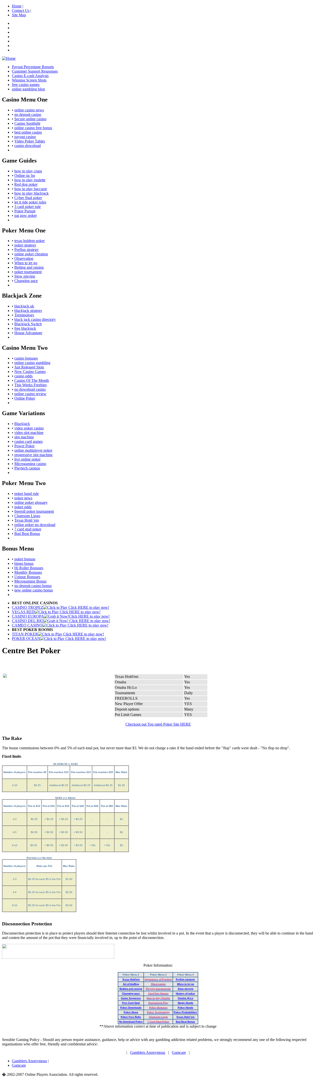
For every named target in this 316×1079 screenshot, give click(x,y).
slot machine (24, 437)
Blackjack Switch (28, 324)
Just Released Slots (29, 367)
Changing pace (26, 281)
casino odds (23, 376)
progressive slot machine (33, 455)
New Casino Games (30, 371)
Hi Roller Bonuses (28, 568)
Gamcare (179, 1052)
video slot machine (28, 432)
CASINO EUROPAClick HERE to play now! (61, 616)
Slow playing (24, 276)
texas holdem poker (29, 241)
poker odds (23, 507)
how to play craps (28, 171)
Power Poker (24, 446)
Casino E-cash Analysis (30, 76)
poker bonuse (24, 559)
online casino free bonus (33, 128)
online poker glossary (31, 502)
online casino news (29, 110)
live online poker (27, 459)
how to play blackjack (31, 193)
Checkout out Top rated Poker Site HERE (158, 724)
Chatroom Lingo (27, 516)
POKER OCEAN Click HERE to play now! (59, 638)
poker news (23, 498)
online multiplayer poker (33, 450)
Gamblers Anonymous (147, 1052)
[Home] (9, 58)
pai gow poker (25, 215)
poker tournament (28, 272)
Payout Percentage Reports (33, 67)
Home (16, 6)
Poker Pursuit (24, 211)
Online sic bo (24, 175)
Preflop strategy (26, 249)
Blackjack (22, 424)
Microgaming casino (30, 464)
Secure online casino (30, 119)
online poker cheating (31, 254)
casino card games (28, 441)
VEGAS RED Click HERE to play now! (56, 612)
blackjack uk (24, 306)
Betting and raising (29, 267)
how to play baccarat (30, 189)
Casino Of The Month (31, 380)
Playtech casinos (27, 468)
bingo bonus (24, 563)
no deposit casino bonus (33, 586)
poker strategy (25, 245)
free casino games (26, 84)
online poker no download (34, 525)
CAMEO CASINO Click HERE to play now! (60, 625)
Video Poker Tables (29, 141)
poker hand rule (26, 493)
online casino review (30, 394)
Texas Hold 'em (26, 520)
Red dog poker (26, 184)
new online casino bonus (33, 590)
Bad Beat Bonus (27, 533)
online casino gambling (32, 363)
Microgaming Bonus (30, 581)
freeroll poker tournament (34, 511)
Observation (23, 258)
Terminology (24, 315)
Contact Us (20, 10)
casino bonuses (26, 358)
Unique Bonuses (27, 577)
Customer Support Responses (35, 71)
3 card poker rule (27, 206)
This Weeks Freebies (30, 385)
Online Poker (24, 398)
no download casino (30, 389)
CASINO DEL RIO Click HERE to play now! (61, 621)
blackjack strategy (28, 310)
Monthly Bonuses (28, 572)
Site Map (19, 15)
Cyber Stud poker (28, 198)
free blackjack (25, 328)
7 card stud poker (27, 529)
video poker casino (29, 428)
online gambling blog (28, 89)
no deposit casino (27, 114)
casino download (27, 145)
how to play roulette (29, 180)
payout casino (25, 137)
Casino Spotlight (27, 123)
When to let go (25, 263)
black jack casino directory (35, 319)
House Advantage (28, 333)
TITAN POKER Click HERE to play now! (58, 634)
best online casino (28, 132)
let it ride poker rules (30, 202)
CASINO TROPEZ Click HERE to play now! (60, 607)
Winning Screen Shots (29, 80)
